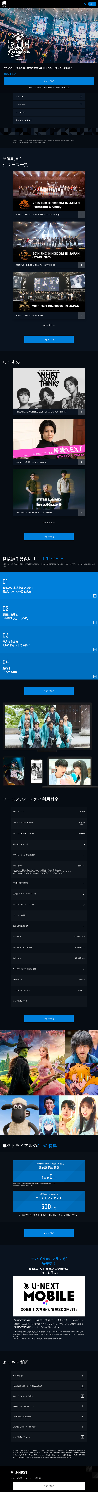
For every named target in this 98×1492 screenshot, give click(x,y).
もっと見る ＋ (49, 325)
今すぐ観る (49, 81)
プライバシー (28, 1478)
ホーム (13, 1478)
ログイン (92, 4)
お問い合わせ (39, 1478)
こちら (67, 87)
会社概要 (19, 1478)
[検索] (85, 4)
